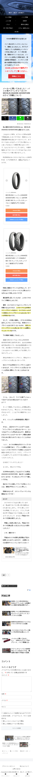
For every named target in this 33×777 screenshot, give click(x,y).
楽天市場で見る (16, 215)
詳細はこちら (16, 76)
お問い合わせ (16, 769)
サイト (3, 707)
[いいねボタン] (3, 575)
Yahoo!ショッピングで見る (16, 219)
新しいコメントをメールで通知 (13, 721)
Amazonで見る (16, 210)
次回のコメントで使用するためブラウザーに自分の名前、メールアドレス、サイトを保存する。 (16, 715)
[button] (28, 118)
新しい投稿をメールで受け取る (13, 723)
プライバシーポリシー (8, 766)
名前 (3, 694)
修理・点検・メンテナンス (10, 586)
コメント (5, 675)
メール (4, 700)
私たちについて (24, 766)
